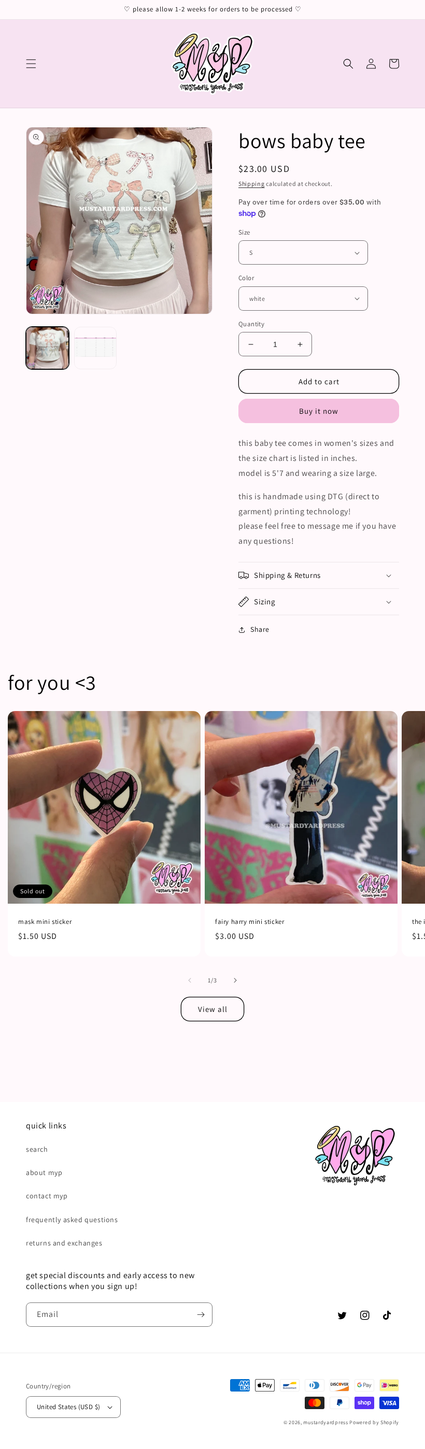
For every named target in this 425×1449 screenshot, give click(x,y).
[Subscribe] (200, 1314)
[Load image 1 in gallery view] (47, 348)
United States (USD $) (68, 1406)
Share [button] (260, 629)
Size (244, 232)
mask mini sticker (45, 922)
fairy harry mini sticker (249, 922)
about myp (44, 1172)
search (37, 1149)
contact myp (47, 1195)
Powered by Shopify (374, 1422)
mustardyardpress (325, 1422)
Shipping (251, 183)
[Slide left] (189, 980)
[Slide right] (235, 980)
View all (213, 1009)
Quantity (251, 324)
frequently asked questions (72, 1219)
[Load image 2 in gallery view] (95, 348)
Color (246, 277)
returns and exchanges (64, 1243)
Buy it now (318, 411)
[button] (31, 63)
